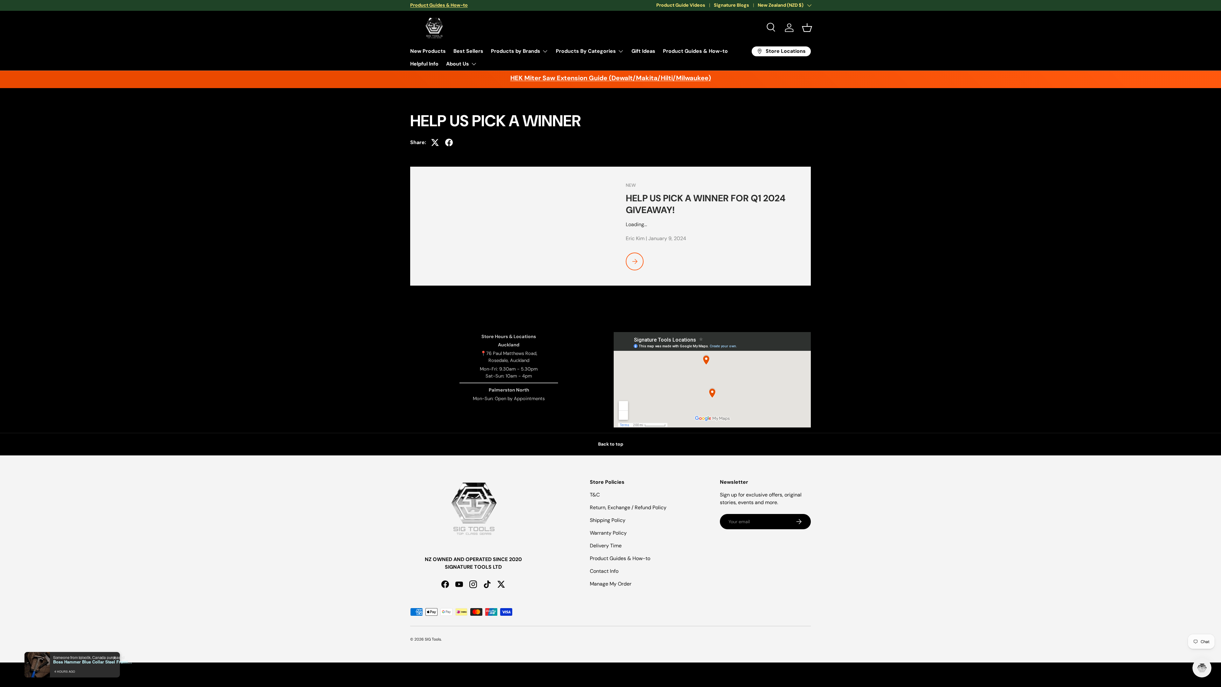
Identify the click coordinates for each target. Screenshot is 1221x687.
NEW (631, 185)
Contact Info (604, 571)
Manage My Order (610, 583)
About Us (457, 63)
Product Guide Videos (680, 5)
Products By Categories (586, 51)
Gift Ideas (643, 51)
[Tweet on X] (435, 142)
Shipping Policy (607, 520)
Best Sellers (468, 51)
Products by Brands (515, 51)
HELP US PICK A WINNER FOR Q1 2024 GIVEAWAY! (705, 204)
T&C (595, 494)
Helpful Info (424, 63)
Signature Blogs (731, 5)
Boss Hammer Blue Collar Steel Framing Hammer (93, 661)
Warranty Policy (608, 533)
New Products (428, 51)
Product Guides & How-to (695, 51)
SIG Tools (433, 639)
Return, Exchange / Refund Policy (628, 507)
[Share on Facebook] (449, 142)
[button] (807, 28)
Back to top (610, 444)
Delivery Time (606, 545)
